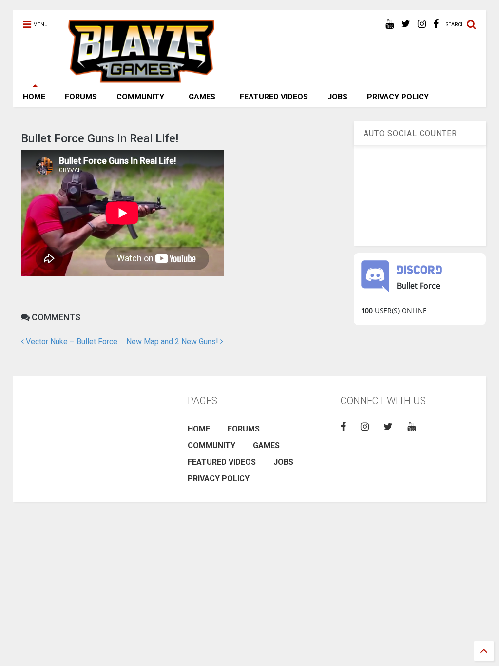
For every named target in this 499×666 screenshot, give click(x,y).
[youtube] (389, 24)
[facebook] (436, 24)
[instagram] (422, 24)
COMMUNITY (140, 96)
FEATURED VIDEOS (274, 96)
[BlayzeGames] (136, 79)
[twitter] (405, 24)
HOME (34, 96)
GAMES (202, 96)
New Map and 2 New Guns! (173, 341)
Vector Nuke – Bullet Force (70, 341)
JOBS (337, 96)
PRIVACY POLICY (398, 96)
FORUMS (81, 96)
